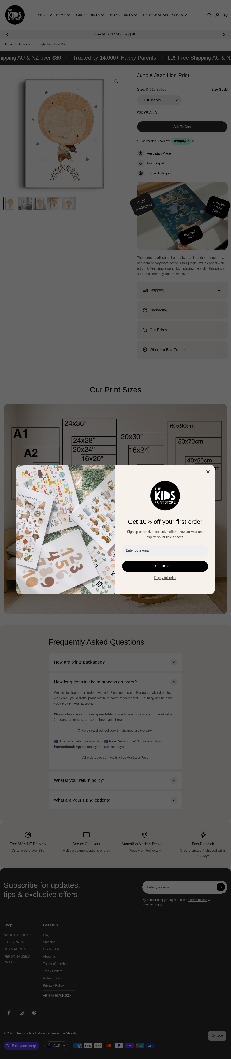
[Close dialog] (208, 471)
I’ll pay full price (165, 578)
